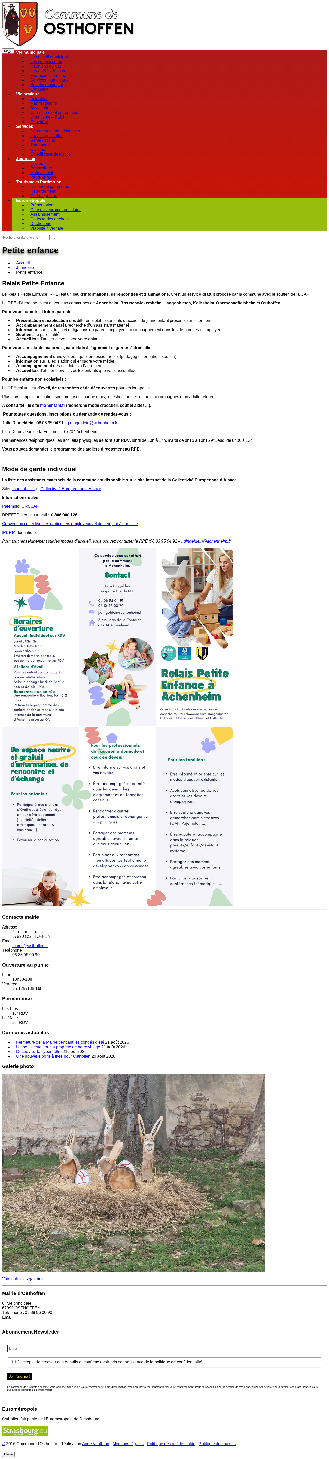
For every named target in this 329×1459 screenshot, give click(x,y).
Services (24, 126)
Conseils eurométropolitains (55, 210)
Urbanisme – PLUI (47, 117)
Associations (42, 108)
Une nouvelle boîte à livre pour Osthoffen (53, 1056)
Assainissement (44, 214)
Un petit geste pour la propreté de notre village (58, 1047)
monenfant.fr (23, 489)
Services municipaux (49, 80)
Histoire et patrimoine (49, 186)
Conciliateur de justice (50, 154)
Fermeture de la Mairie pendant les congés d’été (60, 1042)
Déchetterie (40, 223)
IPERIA (9, 532)
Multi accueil (41, 172)
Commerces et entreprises (54, 112)
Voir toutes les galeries (22, 1279)
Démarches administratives (55, 131)
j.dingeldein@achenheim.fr (92, 423)
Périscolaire (41, 168)
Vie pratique (28, 94)
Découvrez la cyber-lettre (39, 1051)
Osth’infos (39, 89)
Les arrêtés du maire (49, 71)
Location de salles (46, 135)
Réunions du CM (45, 66)
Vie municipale (30, 52)
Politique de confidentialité (171, 1444)
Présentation (41, 205)
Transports (40, 145)
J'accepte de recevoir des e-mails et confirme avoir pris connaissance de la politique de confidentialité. (109, 1362)
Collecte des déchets (49, 219)
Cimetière (39, 122)
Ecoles (36, 163)
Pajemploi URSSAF (20, 506)
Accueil (23, 263)
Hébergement (42, 191)
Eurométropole (30, 200)
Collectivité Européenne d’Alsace (70, 489)
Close (8, 1454)
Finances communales (51, 75)
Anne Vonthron (95, 1444)
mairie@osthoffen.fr (30, 945)
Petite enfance (43, 177)
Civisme (37, 149)
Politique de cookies (217, 1444)
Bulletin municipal (46, 85)
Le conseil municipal (49, 57)
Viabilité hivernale (46, 228)
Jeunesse (25, 159)
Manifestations (43, 103)
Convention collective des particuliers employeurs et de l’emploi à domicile (70, 523)
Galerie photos (43, 196)
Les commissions (46, 61)
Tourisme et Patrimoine (38, 182)
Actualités (39, 98)
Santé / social (42, 140)
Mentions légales (128, 1444)
